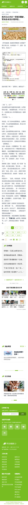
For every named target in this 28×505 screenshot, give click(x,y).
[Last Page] (21, 227)
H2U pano (18, 489)
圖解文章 (4, 467)
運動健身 (4, 462)
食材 (7, 232)
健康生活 (17, 457)
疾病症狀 (4, 457)
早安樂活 (4, 469)
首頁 (3, 12)
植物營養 (17, 467)
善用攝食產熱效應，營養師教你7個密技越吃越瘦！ (13, 255)
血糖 (7, 235)
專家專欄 (8, 12)
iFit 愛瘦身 (17, 497)
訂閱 (22, 414)
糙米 (13, 235)
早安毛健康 (18, 487)
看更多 (22, 346)
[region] (14, 96)
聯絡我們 (4, 479)
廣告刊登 (4, 482)
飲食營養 (4, 459)
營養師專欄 (15, 12)
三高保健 (17, 462)
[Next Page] (18, 227)
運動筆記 (17, 492)
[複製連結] (20, 239)
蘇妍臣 (18, 232)
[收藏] (6, 239)
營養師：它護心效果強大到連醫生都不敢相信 (13, 251)
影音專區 (4, 464)
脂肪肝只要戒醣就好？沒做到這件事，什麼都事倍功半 (13, 260)
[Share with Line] (14, 239)
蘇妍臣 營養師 (5, 14)
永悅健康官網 (18, 477)
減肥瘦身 (17, 459)
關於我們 (4, 477)
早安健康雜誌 (18, 484)
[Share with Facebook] (17, 239)
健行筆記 (17, 494)
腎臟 (13, 232)
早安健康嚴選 (18, 482)
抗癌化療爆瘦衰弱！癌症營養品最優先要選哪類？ (13, 264)
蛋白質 (18, 235)
